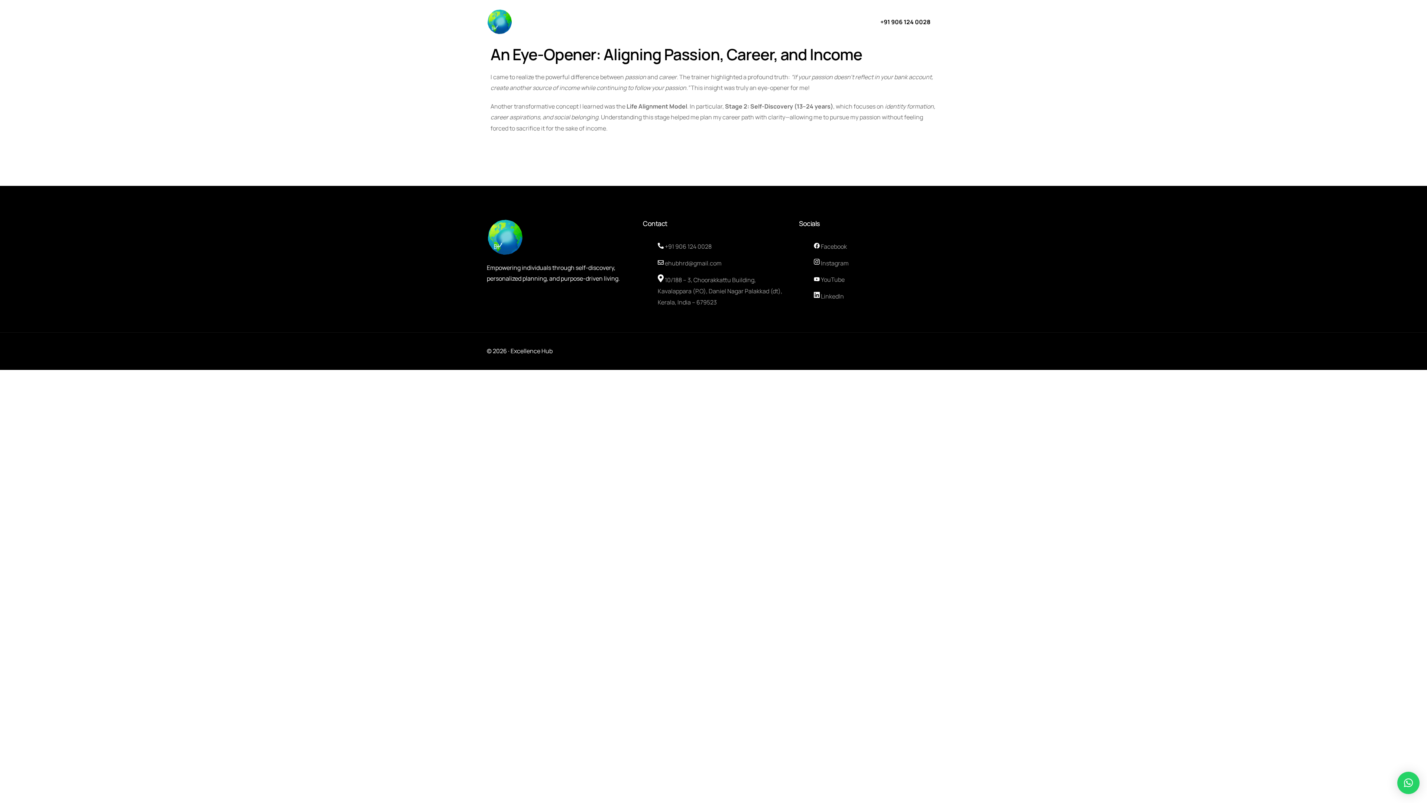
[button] (1408, 783)
